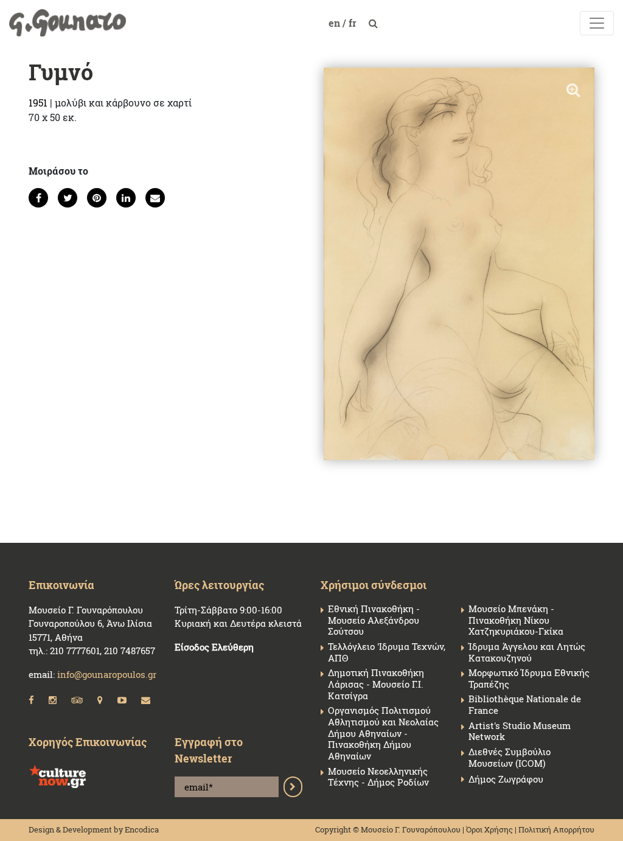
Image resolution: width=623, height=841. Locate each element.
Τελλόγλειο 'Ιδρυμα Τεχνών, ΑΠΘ (386, 652)
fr (354, 22)
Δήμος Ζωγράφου (505, 779)
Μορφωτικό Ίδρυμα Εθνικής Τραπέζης (529, 678)
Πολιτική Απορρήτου (556, 829)
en (336, 22)
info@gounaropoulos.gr (106, 674)
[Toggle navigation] (597, 23)
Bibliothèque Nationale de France (524, 704)
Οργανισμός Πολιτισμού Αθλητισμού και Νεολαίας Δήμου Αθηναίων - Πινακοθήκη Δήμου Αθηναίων (383, 733)
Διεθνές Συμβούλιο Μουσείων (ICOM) (509, 757)
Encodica (142, 829)
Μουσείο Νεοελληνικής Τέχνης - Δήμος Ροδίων (378, 777)
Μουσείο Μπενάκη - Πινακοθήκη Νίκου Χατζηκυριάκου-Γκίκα (515, 620)
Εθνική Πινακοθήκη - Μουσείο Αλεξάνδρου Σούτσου (374, 620)
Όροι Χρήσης (489, 829)
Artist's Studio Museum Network (519, 731)
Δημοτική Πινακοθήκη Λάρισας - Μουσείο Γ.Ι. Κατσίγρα (376, 684)
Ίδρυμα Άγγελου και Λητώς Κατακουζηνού (526, 652)
